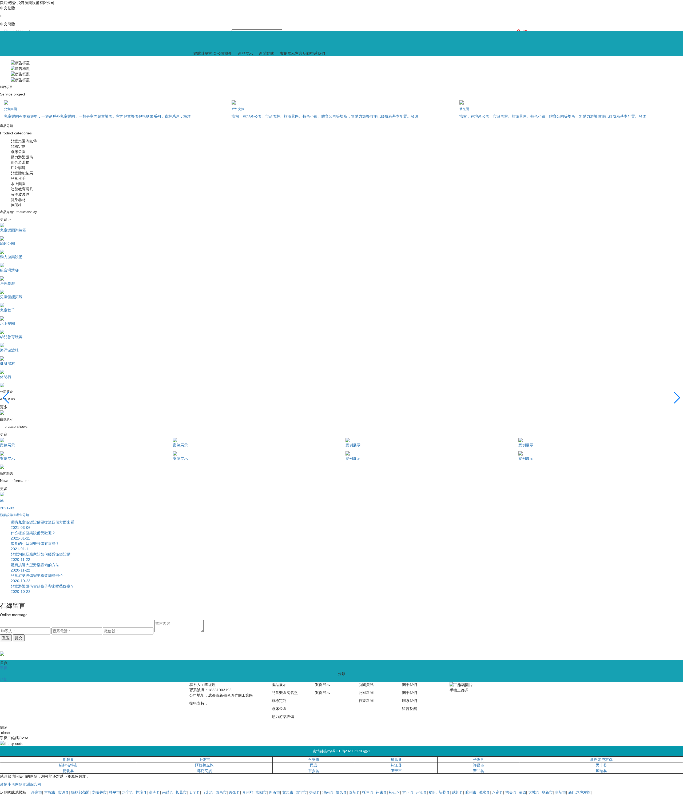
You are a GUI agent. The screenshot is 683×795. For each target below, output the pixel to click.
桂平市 (114, 792)
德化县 (68, 771)
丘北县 (207, 792)
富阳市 (261, 792)
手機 (3, 668)
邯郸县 (68, 759)
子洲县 (478, 759)
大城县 (533, 792)
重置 (6, 638)
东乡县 (313, 771)
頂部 (3, 679)
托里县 (368, 792)
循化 (432, 792)
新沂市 (274, 792)
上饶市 (204, 759)
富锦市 (49, 792)
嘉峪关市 (99, 792)
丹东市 (36, 792)
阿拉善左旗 (204, 765)
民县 (313, 765)
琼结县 (601, 771)
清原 (522, 792)
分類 (341, 674)
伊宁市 (396, 771)
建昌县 (396, 759)
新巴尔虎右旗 (601, 759)
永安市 (313, 759)
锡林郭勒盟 (80, 792)
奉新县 (354, 792)
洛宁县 (127, 792)
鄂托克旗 (204, 771)
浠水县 (484, 792)
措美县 (511, 792)
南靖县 (167, 792)
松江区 (394, 792)
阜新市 (547, 792)
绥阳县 (234, 792)
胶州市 (470, 792)
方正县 (408, 792)
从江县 (396, 765)
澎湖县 (154, 792)
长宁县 (194, 792)
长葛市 (181, 792)
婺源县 (314, 792)
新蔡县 (444, 792)
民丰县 (601, 765)
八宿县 (497, 792)
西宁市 (301, 792)
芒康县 (381, 792)
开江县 (421, 792)
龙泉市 (287, 792)
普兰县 (478, 771)
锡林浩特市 (68, 765)
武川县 (457, 792)
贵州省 (247, 792)
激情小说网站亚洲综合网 (20, 784)
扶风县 (341, 792)
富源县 (63, 792)
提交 (18, 638)
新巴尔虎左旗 (579, 792)
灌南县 (327, 792)
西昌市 (221, 792)
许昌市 (478, 765)
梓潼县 (141, 792)
